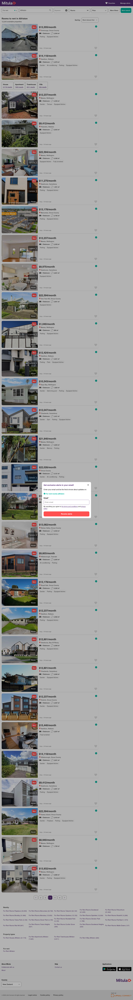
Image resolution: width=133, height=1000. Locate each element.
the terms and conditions (70, 506)
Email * (46, 498)
